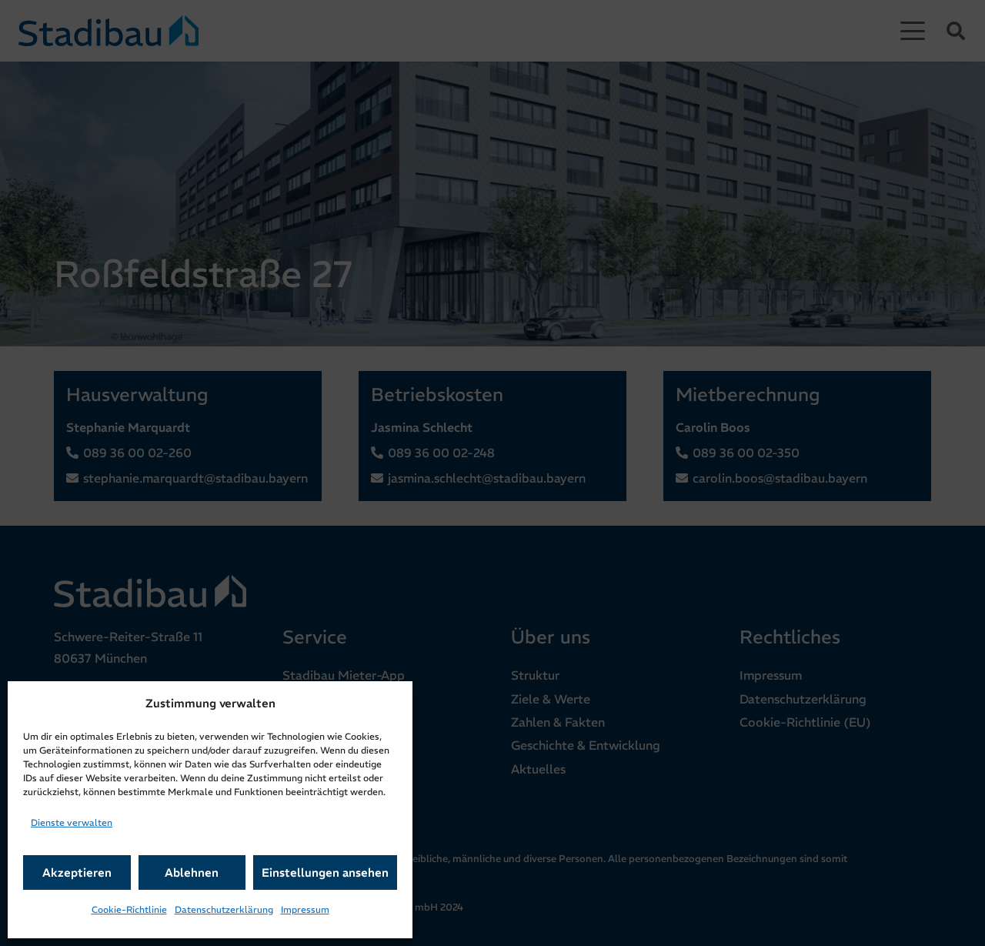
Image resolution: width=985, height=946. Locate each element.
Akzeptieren (77, 872)
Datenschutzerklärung (224, 909)
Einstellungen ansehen (325, 872)
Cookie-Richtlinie (129, 909)
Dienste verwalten (71, 822)
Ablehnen (192, 872)
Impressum (305, 909)
